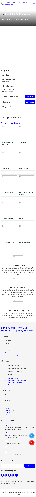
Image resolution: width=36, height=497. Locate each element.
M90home (26, 492)
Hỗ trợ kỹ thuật (9, 398)
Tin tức (7, 395)
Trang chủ (4, 19)
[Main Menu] (34, 3)
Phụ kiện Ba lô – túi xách (12, 365)
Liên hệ (7, 404)
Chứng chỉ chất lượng (11, 346)
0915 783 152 (14, 449)
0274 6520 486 (16, 443)
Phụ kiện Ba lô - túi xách (18, 14)
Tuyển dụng (8, 401)
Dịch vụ (7, 343)
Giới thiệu (8, 340)
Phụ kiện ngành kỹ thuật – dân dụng (15, 368)
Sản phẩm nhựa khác (11, 374)
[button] (30, 96)
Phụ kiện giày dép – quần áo (13, 371)
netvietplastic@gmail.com (16, 455)
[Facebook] (2, 475)
